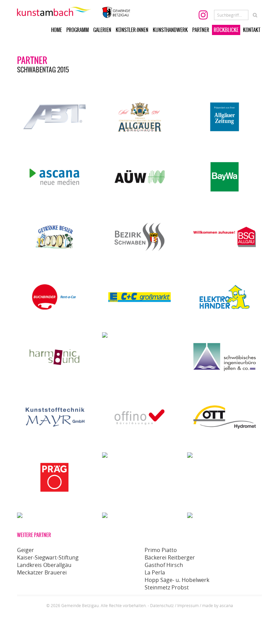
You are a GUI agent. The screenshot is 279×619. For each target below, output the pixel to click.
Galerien (102, 30)
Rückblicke (226, 30)
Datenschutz (162, 605)
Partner (200, 30)
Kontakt (251, 30)
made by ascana (217, 605)
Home (56, 30)
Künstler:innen (132, 30)
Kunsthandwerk (170, 30)
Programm (77, 30)
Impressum (188, 605)
